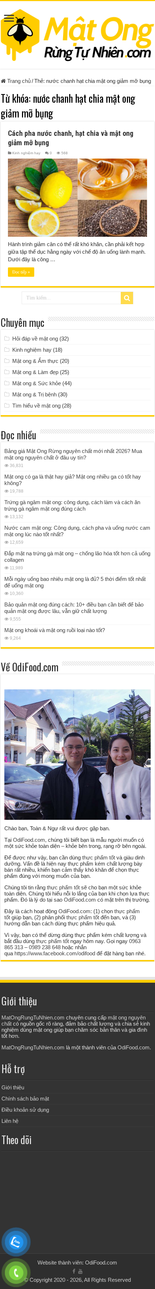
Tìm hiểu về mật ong (36, 406)
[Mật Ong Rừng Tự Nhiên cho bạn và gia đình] (77, 33)
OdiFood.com (29, 840)
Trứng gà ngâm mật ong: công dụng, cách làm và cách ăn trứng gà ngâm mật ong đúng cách (72, 505)
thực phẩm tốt (98, 857)
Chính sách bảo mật (25, 1098)
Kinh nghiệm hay (26, 153)
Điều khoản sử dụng (25, 1110)
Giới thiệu (12, 1087)
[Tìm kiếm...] (127, 298)
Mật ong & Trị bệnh (34, 394)
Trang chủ (18, 81)
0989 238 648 (45, 947)
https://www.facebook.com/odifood (54, 953)
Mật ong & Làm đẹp (35, 372)
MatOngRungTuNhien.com (33, 1017)
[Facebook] (74, 1271)
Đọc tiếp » (21, 272)
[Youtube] (80, 1271)
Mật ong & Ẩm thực (35, 361)
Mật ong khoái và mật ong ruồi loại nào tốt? (54, 630)
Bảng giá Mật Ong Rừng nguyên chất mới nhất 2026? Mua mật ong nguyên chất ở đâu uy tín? (73, 454)
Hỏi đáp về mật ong (35, 338)
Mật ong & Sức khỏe (36, 383)
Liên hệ (9, 1121)
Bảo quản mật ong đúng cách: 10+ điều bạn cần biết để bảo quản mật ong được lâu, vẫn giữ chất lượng (73, 607)
